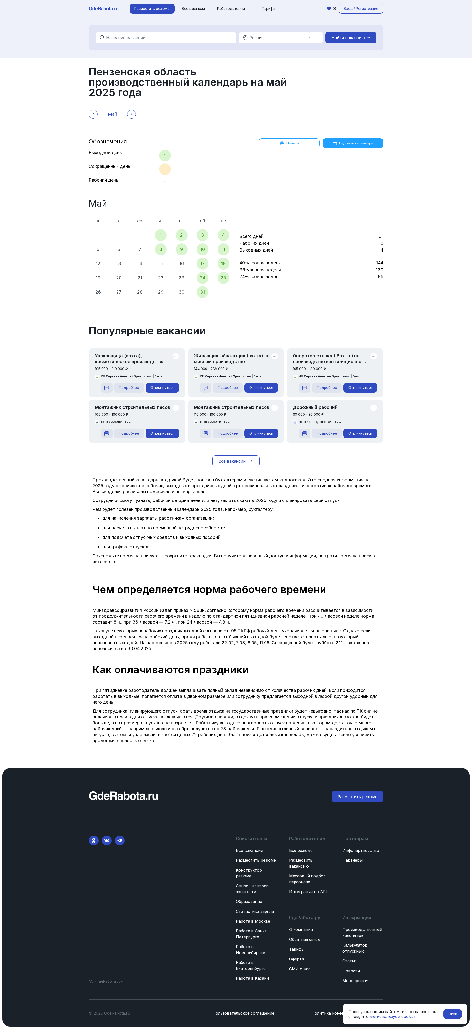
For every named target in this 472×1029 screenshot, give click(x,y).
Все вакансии (193, 8)
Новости (351, 970)
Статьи (349, 960)
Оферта (296, 959)
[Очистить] (223, 38)
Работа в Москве (253, 921)
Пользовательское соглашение (243, 1013)
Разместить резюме (256, 860)
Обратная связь (304, 939)
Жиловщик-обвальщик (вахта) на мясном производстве (232, 358)
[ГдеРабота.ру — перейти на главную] (104, 8)
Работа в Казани (252, 978)
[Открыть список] (230, 38)
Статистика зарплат (256, 911)
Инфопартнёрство (360, 850)
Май (98, 203)
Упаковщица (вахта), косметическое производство (129, 358)
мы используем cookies (393, 1016)
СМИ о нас (299, 968)
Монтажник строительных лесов (132, 407)
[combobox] (162, 37)
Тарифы (268, 8)
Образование (249, 901)
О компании (301, 929)
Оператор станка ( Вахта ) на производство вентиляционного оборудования (329, 359)
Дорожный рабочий (315, 407)
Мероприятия (355, 980)
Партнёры (352, 860)
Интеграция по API (308, 891)
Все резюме (301, 850)
